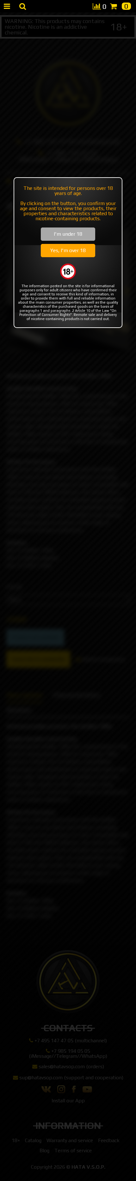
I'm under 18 (68, 234)
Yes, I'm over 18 (68, 250)
